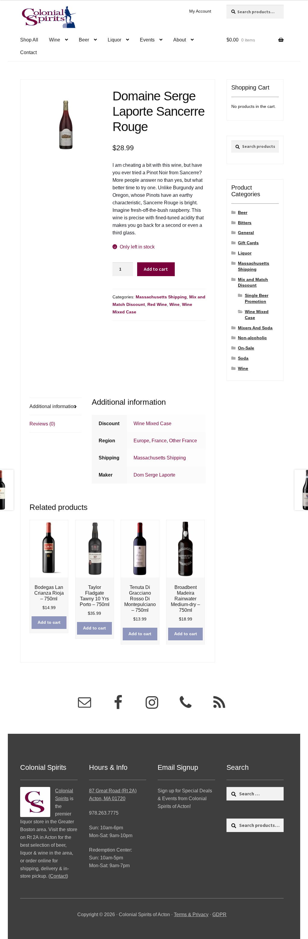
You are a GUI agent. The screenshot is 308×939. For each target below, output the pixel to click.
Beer (84, 39)
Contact (28, 52)
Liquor (114, 39)
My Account (200, 11)
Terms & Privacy (191, 914)
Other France (183, 440)
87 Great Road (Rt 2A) (113, 790)
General (246, 232)
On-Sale (246, 348)
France (159, 440)
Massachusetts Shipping (161, 296)
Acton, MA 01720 (107, 798)
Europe (141, 440)
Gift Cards (248, 242)
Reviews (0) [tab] (42, 423)
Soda (243, 358)
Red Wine (157, 304)
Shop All (29, 39)
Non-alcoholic (252, 337)
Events (147, 39)
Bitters (244, 222)
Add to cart (156, 269)
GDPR (219, 914)
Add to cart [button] (49, 622)
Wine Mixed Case (152, 423)
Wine (54, 39)
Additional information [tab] (52, 406)
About (179, 39)
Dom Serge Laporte (154, 474)
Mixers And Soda (255, 327)
